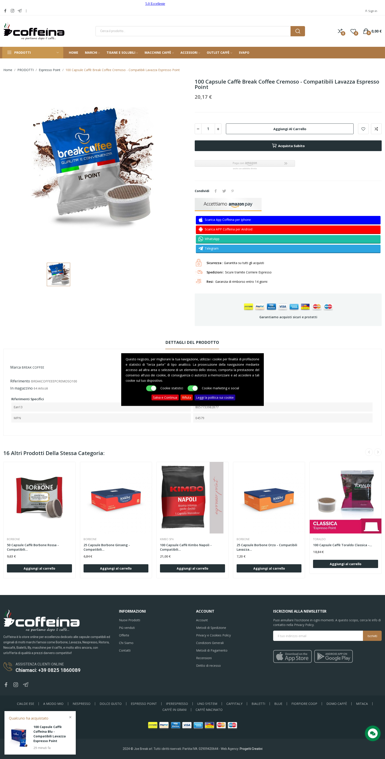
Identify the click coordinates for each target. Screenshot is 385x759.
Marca (15, 367)
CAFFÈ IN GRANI (174, 709)
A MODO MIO (53, 703)
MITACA (362, 703)
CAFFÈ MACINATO (209, 709)
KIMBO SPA (167, 539)
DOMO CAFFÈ (336, 703)
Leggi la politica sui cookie (215, 397)
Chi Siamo (126, 643)
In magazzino (21, 388)
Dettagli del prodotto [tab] (192, 342)
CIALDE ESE (25, 703)
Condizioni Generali (210, 643)
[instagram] (12, 11)
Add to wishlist (363, 128)
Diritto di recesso (208, 665)
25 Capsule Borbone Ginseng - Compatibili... (107, 547)
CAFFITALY (234, 703)
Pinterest (232, 191)
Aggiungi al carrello (289, 129)
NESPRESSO (81, 703)
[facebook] (5, 11)
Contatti (125, 650)
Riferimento (20, 381)
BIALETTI (258, 703)
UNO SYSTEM (207, 703)
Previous (369, 452)
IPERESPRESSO (177, 703)
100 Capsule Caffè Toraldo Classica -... (342, 545)
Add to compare (376, 128)
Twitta (224, 191)
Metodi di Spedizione (211, 628)
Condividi (215, 191)
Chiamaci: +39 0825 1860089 (48, 670)
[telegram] (20, 11)
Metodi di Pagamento (211, 650)
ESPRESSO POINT (144, 703)
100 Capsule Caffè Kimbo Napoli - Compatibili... (186, 547)
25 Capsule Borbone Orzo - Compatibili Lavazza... (267, 547)
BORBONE (13, 539)
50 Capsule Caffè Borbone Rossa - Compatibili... (33, 547)
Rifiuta (186, 397)
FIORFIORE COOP (304, 703)
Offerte (124, 635)
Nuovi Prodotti (129, 620)
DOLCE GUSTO (111, 703)
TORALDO (319, 539)
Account (202, 620)
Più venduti (127, 628)
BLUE (278, 703)
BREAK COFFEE (33, 367)
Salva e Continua (165, 397)
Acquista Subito (291, 146)
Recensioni (204, 658)
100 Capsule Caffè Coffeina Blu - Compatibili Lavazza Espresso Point (49, 734)
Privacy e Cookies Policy (213, 635)
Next (378, 452)
